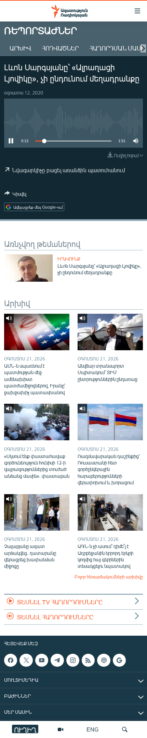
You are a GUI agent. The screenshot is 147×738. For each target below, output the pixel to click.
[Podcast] (103, 660)
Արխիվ (20, 48)
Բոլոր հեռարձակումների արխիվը (109, 576)
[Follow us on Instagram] (72, 660)
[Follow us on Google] (119, 660)
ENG (92, 729)
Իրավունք (68, 259)
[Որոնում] (125, 729)
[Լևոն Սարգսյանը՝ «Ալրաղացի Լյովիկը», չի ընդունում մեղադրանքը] (28, 268)
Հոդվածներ (60, 48)
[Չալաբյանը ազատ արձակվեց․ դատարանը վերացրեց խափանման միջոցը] (36, 512)
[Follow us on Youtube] (41, 660)
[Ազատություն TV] (60, 729)
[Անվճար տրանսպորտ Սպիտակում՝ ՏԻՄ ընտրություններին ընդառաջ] (110, 332)
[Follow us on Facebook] (10, 660)
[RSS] (88, 660)
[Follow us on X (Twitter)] (25, 660)
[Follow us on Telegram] (57, 660)
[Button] (15, 195)
